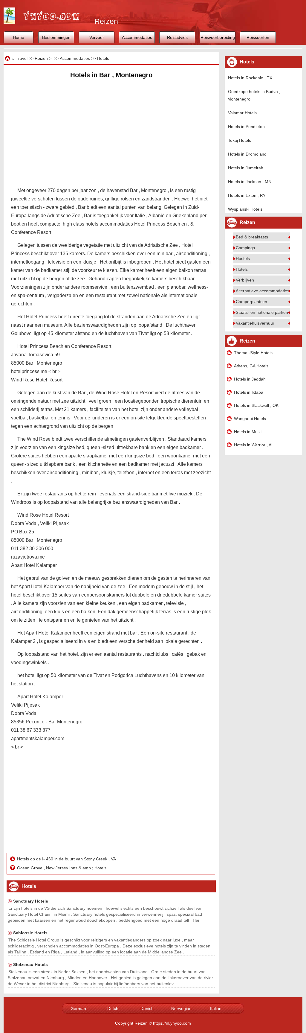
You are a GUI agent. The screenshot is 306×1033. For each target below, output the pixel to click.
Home (18, 37)
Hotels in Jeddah (250, 379)
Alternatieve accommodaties (262, 290)
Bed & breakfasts (252, 237)
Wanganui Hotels (250, 418)
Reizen (41, 58)
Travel (21, 58)
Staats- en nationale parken (262, 312)
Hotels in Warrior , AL (254, 444)
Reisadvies (177, 37)
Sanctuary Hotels (30, 901)
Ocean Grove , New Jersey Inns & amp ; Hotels (62, 867)
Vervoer (96, 37)
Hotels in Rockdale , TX (250, 77)
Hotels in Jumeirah (245, 167)
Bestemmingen (56, 37)
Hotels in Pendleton (246, 126)
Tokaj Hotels (239, 140)
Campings (245, 247)
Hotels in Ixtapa (248, 392)
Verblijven (245, 280)
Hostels (243, 258)
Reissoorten (258, 37)
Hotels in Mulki (247, 431)
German (78, 1008)
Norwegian (181, 1008)
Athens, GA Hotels (251, 365)
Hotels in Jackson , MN (249, 181)
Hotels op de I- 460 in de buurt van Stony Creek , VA (67, 858)
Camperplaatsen (251, 301)
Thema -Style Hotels (253, 352)
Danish (147, 1008)
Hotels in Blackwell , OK (256, 405)
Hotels (103, 58)
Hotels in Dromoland (247, 154)
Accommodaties (137, 37)
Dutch (112, 1008)
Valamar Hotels (242, 112)
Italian (215, 1008)
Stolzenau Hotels (30, 964)
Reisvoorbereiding (218, 37)
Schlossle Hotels (30, 932)
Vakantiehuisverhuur (255, 323)
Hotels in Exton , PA (246, 195)
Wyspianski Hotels (245, 209)
